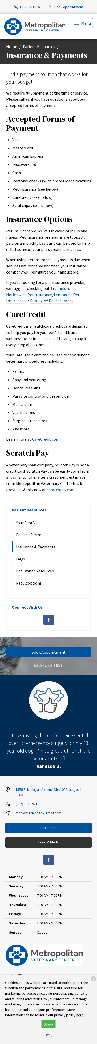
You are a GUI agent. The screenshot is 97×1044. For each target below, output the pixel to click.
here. (80, 1015)
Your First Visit (28, 522)
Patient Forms (29, 534)
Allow (48, 1024)
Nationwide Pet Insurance (29, 294)
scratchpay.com (60, 489)
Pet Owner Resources (35, 570)
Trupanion (59, 288)
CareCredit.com (45, 439)
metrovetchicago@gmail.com (38, 813)
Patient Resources (39, 46)
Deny (49, 1034)
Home (11, 46)
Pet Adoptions (29, 583)
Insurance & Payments (35, 546)
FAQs (20, 558)
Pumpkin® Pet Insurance (51, 300)
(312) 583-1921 (48, 665)
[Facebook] (48, 620)
